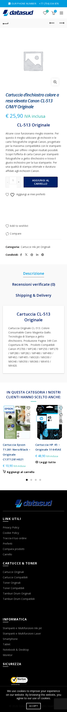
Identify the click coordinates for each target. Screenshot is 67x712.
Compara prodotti (13, 549)
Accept (33, 706)
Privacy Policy (11, 527)
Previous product (52, 23)
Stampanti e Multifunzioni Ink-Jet (22, 628)
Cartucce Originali (13, 572)
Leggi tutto (47, 462)
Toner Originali (11, 582)
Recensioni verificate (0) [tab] (33, 284)
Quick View (28, 421)
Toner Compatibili (13, 588)
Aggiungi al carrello (40, 182)
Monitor (7, 655)
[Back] (5, 23)
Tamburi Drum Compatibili (19, 599)
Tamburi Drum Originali (17, 593)
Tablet (6, 644)
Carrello (7, 554)
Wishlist (47, 11)
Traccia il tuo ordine (15, 538)
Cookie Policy (11, 533)
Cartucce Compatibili (15, 577)
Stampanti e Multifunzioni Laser (22, 633)
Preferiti (7, 543)
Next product (61, 23)
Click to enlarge (55, 81)
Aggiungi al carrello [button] (20, 472)
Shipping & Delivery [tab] (33, 295)
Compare (15, 233)
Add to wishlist (19, 226)
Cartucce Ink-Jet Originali (35, 247)
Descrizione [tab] (33, 273)
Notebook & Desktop (16, 649)
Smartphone (10, 639)
